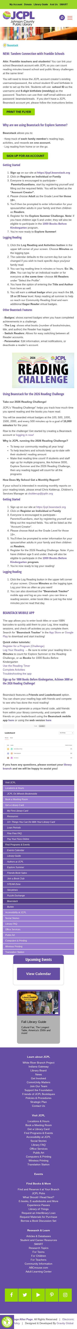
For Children (38, 1255)
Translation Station (14, 952)
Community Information (38, 1263)
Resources (12, 816)
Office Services (12, 929)
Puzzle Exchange (16, 895)
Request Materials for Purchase (38, 1216)
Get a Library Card (14, 805)
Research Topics (38, 1247)
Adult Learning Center (39, 1271)
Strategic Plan (38, 1101)
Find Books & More (38, 1183)
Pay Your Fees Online (18, 839)
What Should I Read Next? (38, 1197)
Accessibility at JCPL (15, 912)
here (11, 720)
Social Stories (12, 918)
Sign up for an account (25, 155)
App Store (55, 632)
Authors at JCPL (15, 861)
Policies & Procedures (38, 1097)
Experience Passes (38, 1205)
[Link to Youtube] (38, 1295)
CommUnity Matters (38, 1082)
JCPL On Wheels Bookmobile (22, 793)
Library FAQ (11, 924)
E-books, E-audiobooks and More (38, 1201)
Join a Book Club (15, 878)
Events (38, 1173)
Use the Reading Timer (16, 665)
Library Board (38, 1070)
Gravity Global (65, 1323)
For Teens (38, 1251)
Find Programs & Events (17, 844)
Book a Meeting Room (16, 799)
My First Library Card (17, 810)
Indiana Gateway (39, 1066)
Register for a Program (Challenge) (23, 646)
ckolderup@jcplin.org (40, 493)
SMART (64, 4)
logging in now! (25, 434)
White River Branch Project (38, 1062)
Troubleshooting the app (17, 673)
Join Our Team (38, 1086)
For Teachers (38, 1259)
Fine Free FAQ (14, 833)
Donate (28, 4)
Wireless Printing (13, 946)
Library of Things (39, 1209)
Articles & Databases (38, 1236)
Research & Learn (38, 1230)
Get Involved (38, 1078)
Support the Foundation (38, 1090)
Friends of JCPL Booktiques (38, 1094)
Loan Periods (14, 827)
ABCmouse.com (38, 1267)
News (38, 1074)
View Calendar (38, 974)
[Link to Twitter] (24, 1295)
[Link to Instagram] (65, 1295)
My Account (16, 4)
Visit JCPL (10, 782)
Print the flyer (19, 111)
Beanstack (12, 901)
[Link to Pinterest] (51, 1295)
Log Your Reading (13, 649)
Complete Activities (14, 669)
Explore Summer (15, 867)
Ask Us (54, 4)
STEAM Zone (14, 884)
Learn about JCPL (38, 1056)
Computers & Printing (16, 940)
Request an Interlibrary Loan (39, 1212)
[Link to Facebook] (11, 1295)
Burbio (10, 907)
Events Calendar (15, 850)
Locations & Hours (14, 788)
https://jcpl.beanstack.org (51, 506)
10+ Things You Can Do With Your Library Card (31, 822)
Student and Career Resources (38, 1240)
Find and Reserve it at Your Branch (38, 1189)
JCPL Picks (38, 1193)
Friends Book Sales (17, 873)
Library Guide (41, 4)
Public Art (10, 935)
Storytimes (12, 890)
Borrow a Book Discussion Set (38, 1220)
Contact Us (38, 1105)
